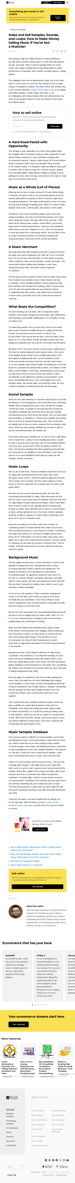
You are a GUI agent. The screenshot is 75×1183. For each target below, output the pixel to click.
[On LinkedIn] (57, 51)
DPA (44, 1172)
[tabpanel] (17, 975)
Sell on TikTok (36, 1129)
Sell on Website (37, 1115)
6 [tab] (46, 1004)
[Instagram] (63, 1160)
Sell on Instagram (38, 1125)
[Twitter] (60, 1160)
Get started (58, 2)
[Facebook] (56, 1160)
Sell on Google (37, 1141)
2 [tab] (35, 1004)
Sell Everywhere (37, 1111)
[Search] (22, 1167)
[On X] (61, 51)
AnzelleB (10, 955)
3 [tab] (38, 1004)
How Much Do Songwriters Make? (25, 861)
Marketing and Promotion (49, 1076)
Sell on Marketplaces (39, 1146)
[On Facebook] (53, 51)
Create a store (58, 18)
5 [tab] (44, 1004)
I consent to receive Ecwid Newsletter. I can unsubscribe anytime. (33, 131)
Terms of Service (48, 1175)
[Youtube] (67, 1160)
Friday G (41, 955)
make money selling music (43, 90)
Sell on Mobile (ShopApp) (57, 1130)
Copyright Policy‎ (61, 1175)
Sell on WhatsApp (59, 1111)
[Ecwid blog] (45, 1160)
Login (46, 2)
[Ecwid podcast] (49, 1160)
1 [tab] (32, 1004)
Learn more (40, 829)
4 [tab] (41, 1004)
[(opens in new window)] (47, 1165)
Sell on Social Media (39, 1120)
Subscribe (54, 126)
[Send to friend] (65, 51)
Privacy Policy (36, 1172)
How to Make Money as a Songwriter (26, 865)
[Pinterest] (52, 1160)
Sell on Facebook (38, 1136)
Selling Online (7, 1076)
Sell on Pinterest (58, 1115)
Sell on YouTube (58, 1125)
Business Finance (28, 1076)
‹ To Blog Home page (17, 30)
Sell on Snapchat (58, 1120)
